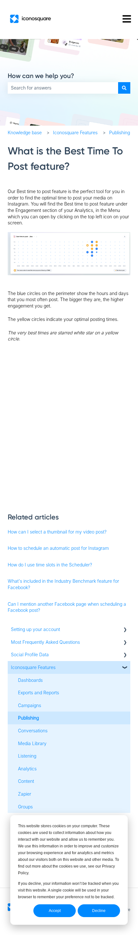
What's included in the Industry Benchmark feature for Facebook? (63, 584)
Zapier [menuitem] (24, 794)
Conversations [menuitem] (32, 730)
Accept (55, 910)
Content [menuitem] (26, 781)
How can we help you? (41, 76)
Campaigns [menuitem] (29, 705)
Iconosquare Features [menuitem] (33, 667)
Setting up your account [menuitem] (35, 629)
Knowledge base (25, 132)
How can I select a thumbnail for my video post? (57, 531)
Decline (99, 910)
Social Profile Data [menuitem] (30, 654)
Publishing (119, 132)
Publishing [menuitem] (28, 718)
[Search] (124, 88)
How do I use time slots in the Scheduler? (50, 564)
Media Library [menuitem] (32, 743)
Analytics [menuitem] (27, 768)
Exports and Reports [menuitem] (38, 692)
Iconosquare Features (75, 132)
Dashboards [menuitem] (30, 680)
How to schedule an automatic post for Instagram (58, 548)
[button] (125, 630)
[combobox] (63, 88)
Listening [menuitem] (27, 756)
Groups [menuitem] (25, 806)
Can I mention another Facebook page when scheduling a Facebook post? (67, 607)
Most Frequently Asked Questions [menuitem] (45, 642)
